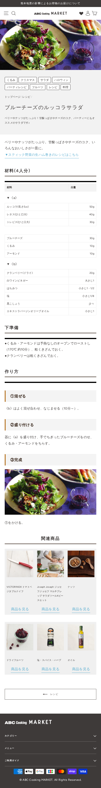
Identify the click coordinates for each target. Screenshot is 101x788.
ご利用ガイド (12, 760)
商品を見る (20, 609)
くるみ (11, 80)
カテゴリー (11, 735)
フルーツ (37, 87)
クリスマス (28, 80)
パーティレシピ (17, 87)
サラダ (44, 80)
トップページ (13, 96)
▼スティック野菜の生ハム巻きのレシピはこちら (42, 155)
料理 (65, 87)
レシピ (53, 87)
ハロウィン (61, 80)
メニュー (10, 748)
